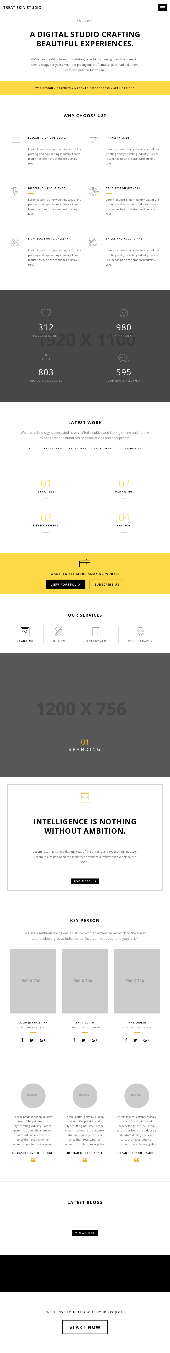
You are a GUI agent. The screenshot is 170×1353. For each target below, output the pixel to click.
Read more (82, 881)
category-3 (103, 448)
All (31, 448)
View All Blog (85, 1232)
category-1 (53, 448)
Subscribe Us (107, 584)
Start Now (85, 1327)
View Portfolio (65, 584)
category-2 (78, 448)
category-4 (132, 448)
